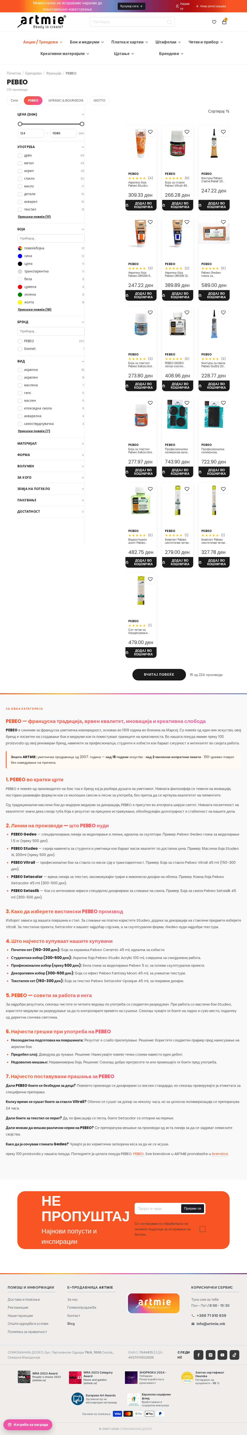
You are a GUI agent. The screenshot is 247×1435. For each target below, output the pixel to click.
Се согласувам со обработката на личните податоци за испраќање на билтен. (163, 1229)
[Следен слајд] (187, 143)
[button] (219, 111)
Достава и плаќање (24, 1299)
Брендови (169, 53)
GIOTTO (99, 100)
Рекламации (18, 1307)
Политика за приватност (27, 1332)
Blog (71, 1323)
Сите (14, 100)
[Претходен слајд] (167, 143)
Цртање (122, 53)
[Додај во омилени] (150, 132)
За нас (72, 1299)
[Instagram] (210, 1355)
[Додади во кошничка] (141, 205)
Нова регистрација (213, 6)
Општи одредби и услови (28, 1323)
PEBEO (33, 100)
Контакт (73, 1315)
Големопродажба (81, 1307)
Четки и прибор (204, 42)
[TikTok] (234, 1355)
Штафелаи (166, 42)
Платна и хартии (127, 42)
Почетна (14, 73)
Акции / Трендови (40, 42)
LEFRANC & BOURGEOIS (65, 100)
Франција (53, 73)
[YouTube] (222, 1355)
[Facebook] (198, 1355)
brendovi (220, 1153)
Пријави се (192, 1208)
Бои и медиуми (84, 42)
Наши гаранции (20, 1315)
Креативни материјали (63, 53)
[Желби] (214, 22)
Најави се (185, 6)
